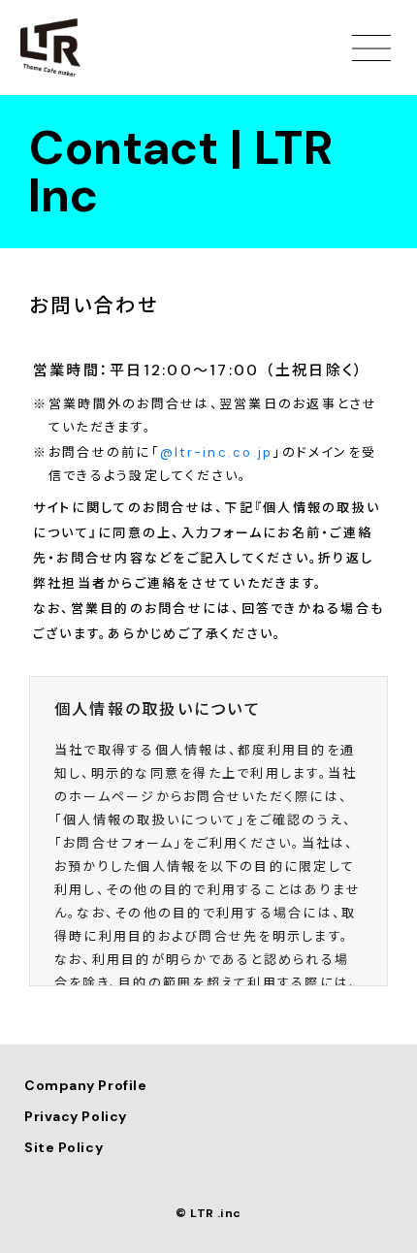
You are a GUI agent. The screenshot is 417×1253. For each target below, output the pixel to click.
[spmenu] (371, 47)
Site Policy (63, 1147)
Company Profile (85, 1085)
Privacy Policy (75, 1116)
